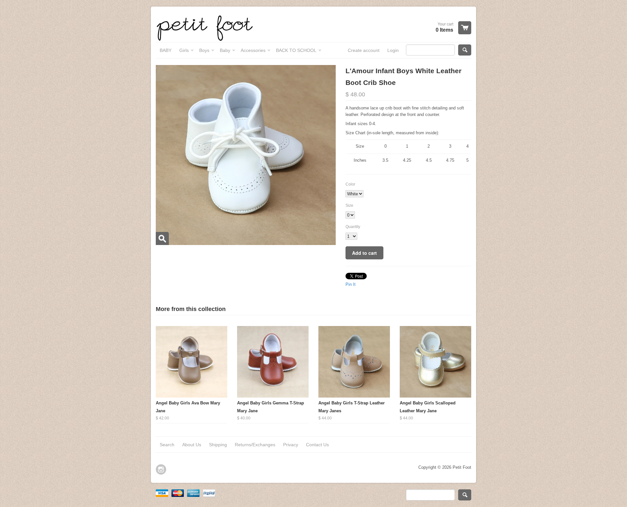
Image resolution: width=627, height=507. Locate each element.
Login (393, 50)
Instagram (161, 469)
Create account (363, 50)
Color (350, 184)
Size (349, 205)
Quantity (353, 226)
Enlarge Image (162, 238)
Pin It (351, 284)
